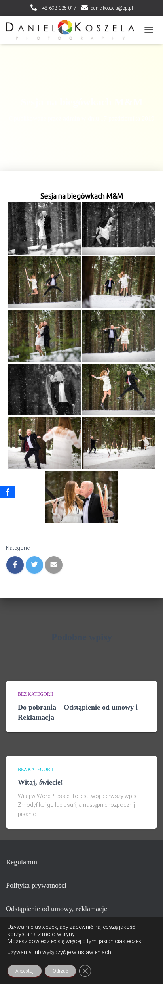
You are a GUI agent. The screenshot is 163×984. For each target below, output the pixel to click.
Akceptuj (24, 971)
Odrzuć (60, 971)
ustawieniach (94, 952)
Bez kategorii (35, 694)
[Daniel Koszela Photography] (73, 30)
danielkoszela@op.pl (112, 8)
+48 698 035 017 (58, 8)
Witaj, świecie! (40, 782)
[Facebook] (7, 492)
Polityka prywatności (36, 885)
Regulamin (21, 862)
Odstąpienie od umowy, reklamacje (56, 909)
